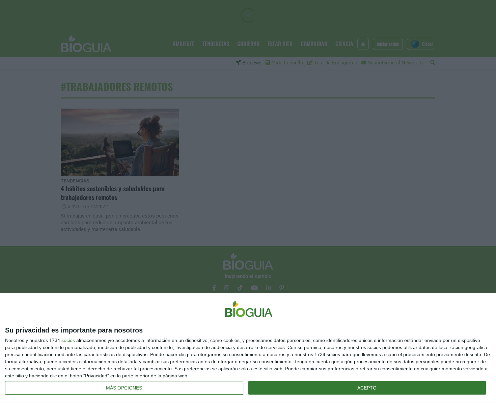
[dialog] (248, 348)
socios (68, 340)
